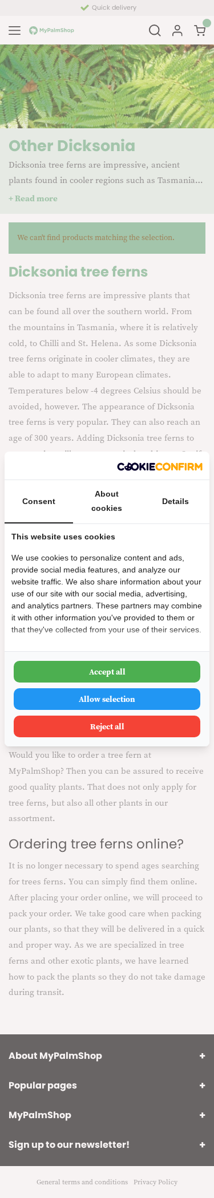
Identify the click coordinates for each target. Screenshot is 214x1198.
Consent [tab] (38, 501)
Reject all (107, 726)
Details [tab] (175, 501)
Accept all (107, 671)
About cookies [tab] (106, 501)
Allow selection (107, 699)
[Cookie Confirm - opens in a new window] (160, 465)
